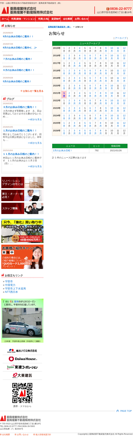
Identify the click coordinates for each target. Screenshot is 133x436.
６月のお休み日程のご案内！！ (19, 70)
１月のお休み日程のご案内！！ (20, 130)
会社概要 (67, 19)
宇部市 (9, 281)
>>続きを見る (35, 119)
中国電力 (10, 285)
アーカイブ (120, 38)
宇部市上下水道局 (15, 288)
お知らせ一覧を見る (33, 91)
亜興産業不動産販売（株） (59, 27)
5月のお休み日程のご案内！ (17, 81)
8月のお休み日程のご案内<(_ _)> (20, 47)
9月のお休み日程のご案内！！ (18, 36)
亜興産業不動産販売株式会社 (27, 10)
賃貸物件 (55, 19)
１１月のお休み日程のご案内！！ (21, 154)
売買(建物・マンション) (23, 19)
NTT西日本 (11, 292)
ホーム (5, 19)
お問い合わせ (81, 19)
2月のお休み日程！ (63, 150)
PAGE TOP (126, 411)
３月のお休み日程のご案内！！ (20, 107)
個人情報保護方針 (43, 434)
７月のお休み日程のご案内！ (17, 59)
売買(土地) (43, 19)
